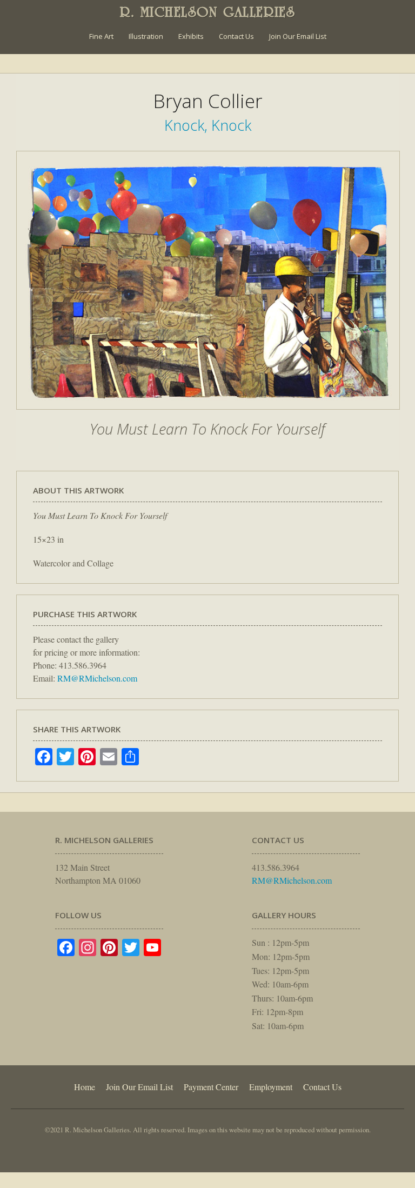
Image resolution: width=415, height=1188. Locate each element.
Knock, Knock (207, 125)
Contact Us (236, 36)
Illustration (146, 36)
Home (84, 1086)
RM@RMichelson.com (97, 678)
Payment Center (211, 1086)
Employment (270, 1086)
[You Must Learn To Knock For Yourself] (208, 415)
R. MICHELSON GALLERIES (208, 12)
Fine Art (101, 36)
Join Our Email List (297, 36)
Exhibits (191, 36)
